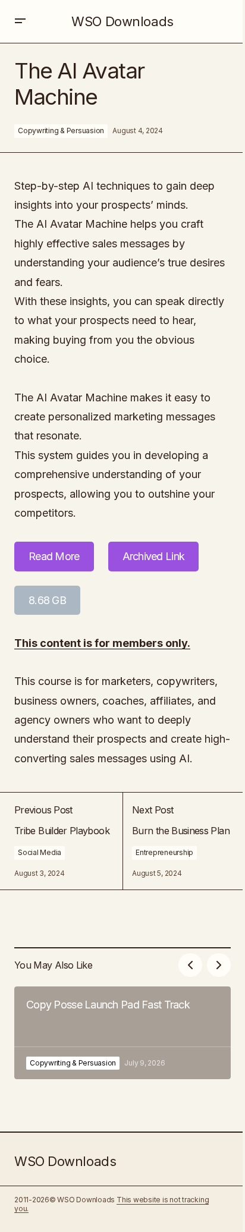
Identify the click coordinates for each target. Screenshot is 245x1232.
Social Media (39, 852)
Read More (54, 556)
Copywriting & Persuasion (61, 130)
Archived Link (153, 556)
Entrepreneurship (164, 852)
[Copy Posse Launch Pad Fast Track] (122, 1032)
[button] (20, 21)
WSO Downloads (122, 21)
